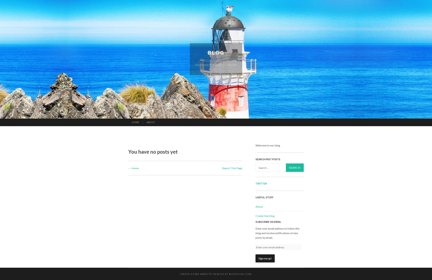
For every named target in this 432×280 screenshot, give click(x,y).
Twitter (261, 183)
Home (135, 122)
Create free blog (265, 215)
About (151, 122)
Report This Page (232, 168)
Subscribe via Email (268, 222)
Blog (216, 53)
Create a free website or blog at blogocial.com (215, 274)
